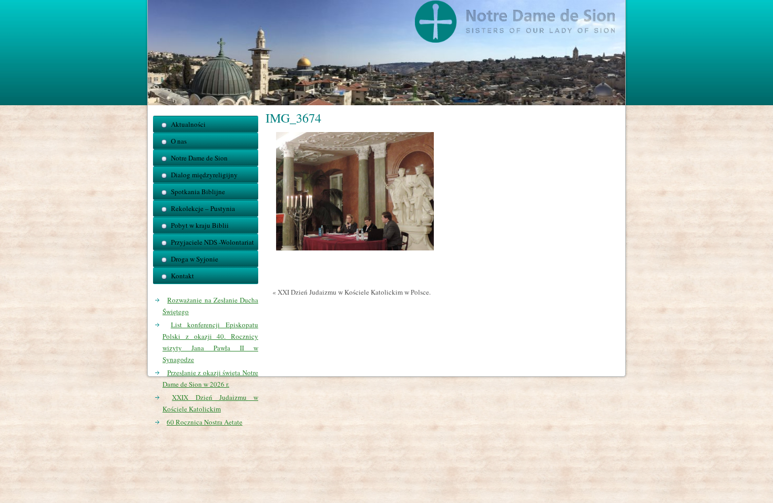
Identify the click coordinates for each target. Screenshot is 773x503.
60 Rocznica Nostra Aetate (204, 422)
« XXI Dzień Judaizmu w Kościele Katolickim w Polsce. (351, 292)
